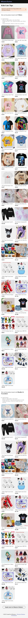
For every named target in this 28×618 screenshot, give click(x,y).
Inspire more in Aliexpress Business (14, 607)
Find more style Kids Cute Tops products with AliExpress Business (11, 9)
